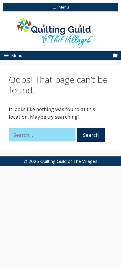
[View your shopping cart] (115, 55)
